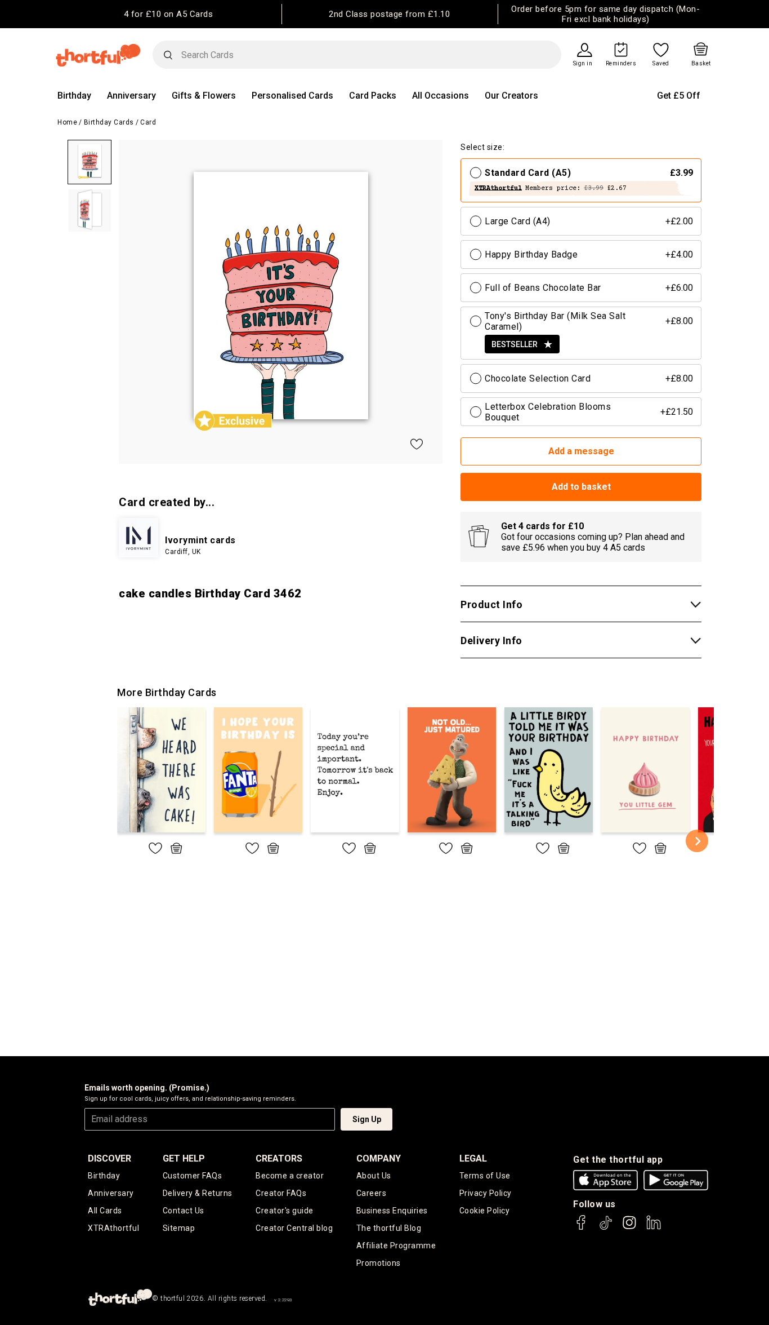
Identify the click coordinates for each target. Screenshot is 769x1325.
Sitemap (179, 1228)
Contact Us (183, 1210)
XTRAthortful (113, 1228)
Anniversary (131, 95)
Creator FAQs (281, 1193)
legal (473, 1158)
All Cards (105, 1210)
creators (279, 1158)
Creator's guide (285, 1210)
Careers (371, 1193)
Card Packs (372, 95)
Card (148, 122)
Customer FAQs (192, 1175)
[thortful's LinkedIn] (653, 1227)
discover (109, 1158)
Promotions (378, 1263)
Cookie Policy (484, 1210)
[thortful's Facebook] (581, 1227)
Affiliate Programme (396, 1245)
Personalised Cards (292, 95)
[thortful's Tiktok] (605, 1227)
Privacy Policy (485, 1193)
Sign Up (366, 1119)
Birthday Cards (109, 122)
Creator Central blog (294, 1228)
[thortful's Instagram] (629, 1227)
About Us (373, 1175)
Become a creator (290, 1175)
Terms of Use (485, 1175)
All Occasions (440, 95)
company (378, 1158)
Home (67, 122)
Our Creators (511, 95)
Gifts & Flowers (204, 95)
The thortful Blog (389, 1228)
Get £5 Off (678, 95)
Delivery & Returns (198, 1193)
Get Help (184, 1158)
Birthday (74, 95)
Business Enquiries (392, 1210)
